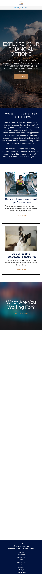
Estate (21, 560)
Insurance (21, 562)
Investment (21, 557)
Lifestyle (21, 570)
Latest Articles (21, 572)
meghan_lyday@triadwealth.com (21, 548)
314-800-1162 (23, 546)
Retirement (21, 555)
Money (21, 567)
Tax (21, 565)
